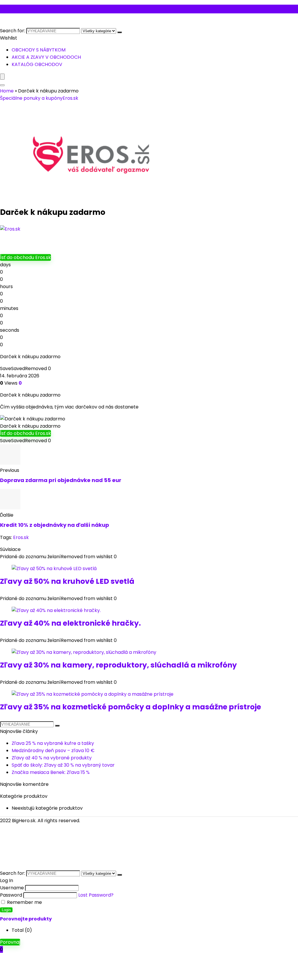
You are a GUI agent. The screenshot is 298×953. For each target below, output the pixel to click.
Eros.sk (70, 98)
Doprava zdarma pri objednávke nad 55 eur (60, 480)
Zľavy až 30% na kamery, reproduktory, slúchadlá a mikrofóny (118, 665)
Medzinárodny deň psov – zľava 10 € (53, 750)
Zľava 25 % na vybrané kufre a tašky (53, 743)
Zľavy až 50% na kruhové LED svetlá (67, 581)
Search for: (12, 30)
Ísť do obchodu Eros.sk (25, 257)
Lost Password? (95, 895)
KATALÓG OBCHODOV (37, 64)
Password (11, 895)
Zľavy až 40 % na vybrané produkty (52, 757)
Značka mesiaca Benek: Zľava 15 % (51, 772)
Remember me (24, 902)
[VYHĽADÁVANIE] (119, 32)
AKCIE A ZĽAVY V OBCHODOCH (46, 57)
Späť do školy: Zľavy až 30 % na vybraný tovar (63, 765)
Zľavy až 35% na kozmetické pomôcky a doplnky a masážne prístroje (130, 707)
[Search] (2, 85)
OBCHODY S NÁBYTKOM (38, 50)
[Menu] (2, 77)
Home (7, 91)
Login (6, 910)
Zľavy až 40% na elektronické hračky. (70, 623)
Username (12, 887)
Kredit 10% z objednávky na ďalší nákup (54, 525)
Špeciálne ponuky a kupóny (31, 98)
